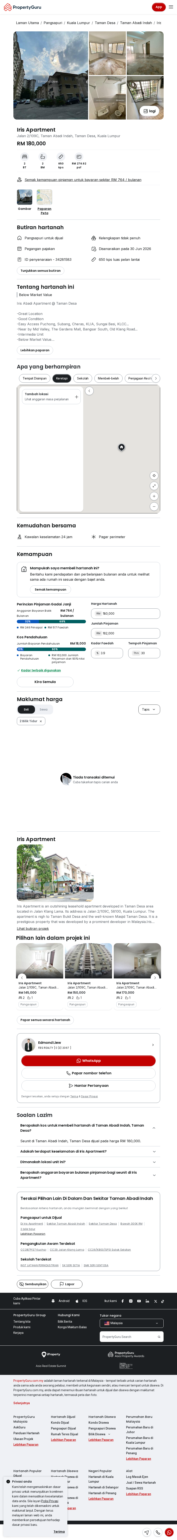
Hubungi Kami (68, 1315)
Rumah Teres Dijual (64, 1434)
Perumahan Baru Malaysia (139, 1419)
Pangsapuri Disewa (102, 1428)
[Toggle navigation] (171, 7)
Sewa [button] (43, 709)
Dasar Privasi (89, 1096)
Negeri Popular (100, 1471)
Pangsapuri (53, 23)
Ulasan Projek (23, 1439)
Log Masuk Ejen (137, 1477)
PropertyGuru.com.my (28, 1380)
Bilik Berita (65, 1321)
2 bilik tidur (28, 1229)
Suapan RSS (134, 1488)
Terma (74, 1096)
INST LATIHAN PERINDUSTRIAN (39, 1265)
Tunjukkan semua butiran (41, 271)
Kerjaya (18, 1332)
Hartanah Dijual (63, 1417)
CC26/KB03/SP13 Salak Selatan (109, 1249)
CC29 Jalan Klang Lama (67, 1249)
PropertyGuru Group (29, 1315)
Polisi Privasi (49, 1501)
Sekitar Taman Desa (103, 1223)
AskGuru (19, 1427)
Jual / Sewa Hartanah (141, 1482)
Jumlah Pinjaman (104, 623)
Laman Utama (27, 23)
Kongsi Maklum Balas (72, 1327)
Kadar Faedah (102, 643)
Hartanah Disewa (102, 1417)
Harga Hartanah (104, 604)
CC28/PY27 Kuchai (33, 1249)
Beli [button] (26, 709)
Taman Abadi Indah (136, 23)
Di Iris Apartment (32, 1223)
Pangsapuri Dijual (63, 1428)
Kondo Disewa (98, 1422)
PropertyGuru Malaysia (24, 1419)
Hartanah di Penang (102, 1493)
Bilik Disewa (96, 1434)
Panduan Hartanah (26, 1433)
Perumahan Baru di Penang (139, 1451)
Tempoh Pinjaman (142, 643)
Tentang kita (21, 1321)
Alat (129, 1471)
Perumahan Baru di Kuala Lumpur (139, 1440)
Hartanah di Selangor (103, 1487)
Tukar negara (110, 1315)
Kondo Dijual (60, 1422)
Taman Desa (105, 23)
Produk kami (21, 1327)
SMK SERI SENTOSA (96, 1265)
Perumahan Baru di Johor (139, 1430)
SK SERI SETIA (71, 1265)
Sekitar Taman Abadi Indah (66, 1223)
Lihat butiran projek (33, 928)
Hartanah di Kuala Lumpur (101, 1479)
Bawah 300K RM (131, 1223)
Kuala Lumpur (78, 23)
